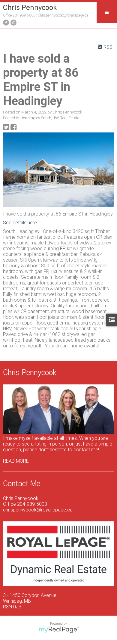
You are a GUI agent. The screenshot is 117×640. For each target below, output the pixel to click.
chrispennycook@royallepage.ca (63, 15)
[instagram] (12, 22)
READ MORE (16, 461)
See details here (20, 222)
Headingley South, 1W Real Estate (49, 118)
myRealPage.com (58, 630)
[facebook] (5, 22)
